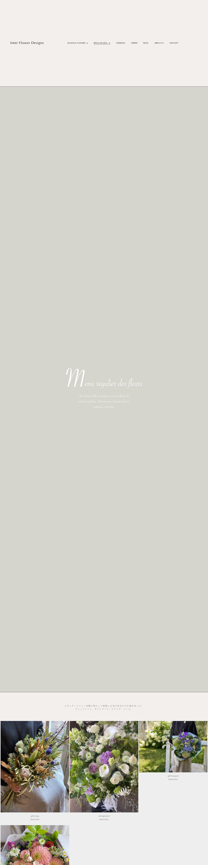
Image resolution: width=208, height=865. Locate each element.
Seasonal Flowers (76, 43)
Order (134, 43)
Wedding (120, 43)
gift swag (35, 816)
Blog (145, 43)
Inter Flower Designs (27, 43)
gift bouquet (173, 776)
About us (159, 43)
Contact (174, 43)
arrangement (104, 816)
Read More (34, 819)
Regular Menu (101, 43)
